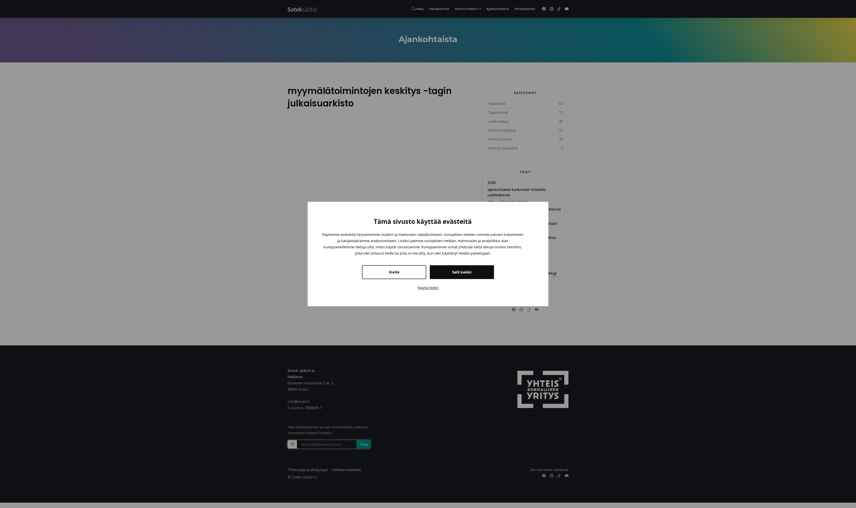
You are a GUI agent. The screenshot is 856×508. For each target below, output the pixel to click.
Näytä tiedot (428, 287)
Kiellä (394, 272)
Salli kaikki (462, 272)
